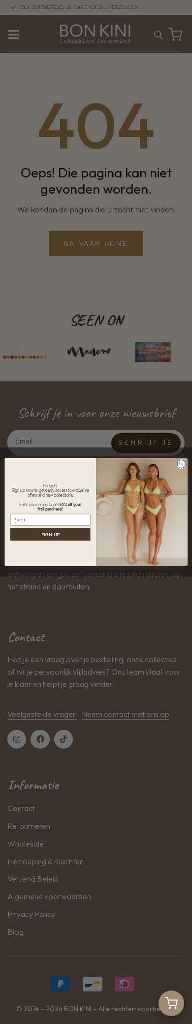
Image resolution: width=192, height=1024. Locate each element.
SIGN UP (50, 534)
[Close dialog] (181, 464)
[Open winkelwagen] (171, 1003)
